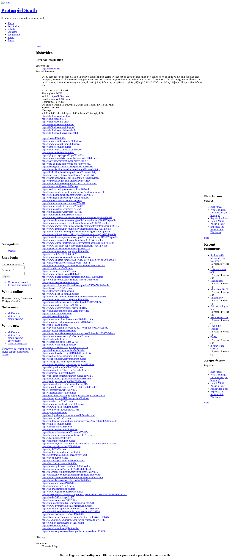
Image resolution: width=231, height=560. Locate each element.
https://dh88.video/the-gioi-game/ (58, 127)
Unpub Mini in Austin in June (217, 222)
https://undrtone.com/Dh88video (58, 486)
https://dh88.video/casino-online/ (58, 124)
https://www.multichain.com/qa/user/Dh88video (65, 299)
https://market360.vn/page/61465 (58, 497)
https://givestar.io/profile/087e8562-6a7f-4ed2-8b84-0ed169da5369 (75, 327)
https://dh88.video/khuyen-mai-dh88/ (60, 133)
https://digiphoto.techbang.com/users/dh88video (65, 310)
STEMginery (216, 297)
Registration (13, 26)
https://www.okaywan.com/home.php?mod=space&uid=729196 (73, 531)
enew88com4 (14, 340)
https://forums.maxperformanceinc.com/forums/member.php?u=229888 (77, 217)
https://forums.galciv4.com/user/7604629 (62, 211)
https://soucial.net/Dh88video (56, 418)
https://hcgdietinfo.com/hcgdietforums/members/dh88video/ (71, 474)
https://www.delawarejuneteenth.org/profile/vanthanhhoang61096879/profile (80, 237)
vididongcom (14, 316)
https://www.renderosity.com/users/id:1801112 (65, 308)
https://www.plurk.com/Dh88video (59, 483)
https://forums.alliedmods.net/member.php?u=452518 (68, 503)
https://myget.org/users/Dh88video (59, 330)
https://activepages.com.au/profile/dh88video (64, 361)
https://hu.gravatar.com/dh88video (58, 488)
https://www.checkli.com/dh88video (60, 186)
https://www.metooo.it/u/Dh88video (59, 429)
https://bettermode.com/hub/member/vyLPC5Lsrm (67, 435)
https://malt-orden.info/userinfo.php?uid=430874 (66, 262)
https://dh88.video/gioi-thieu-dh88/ (59, 130)
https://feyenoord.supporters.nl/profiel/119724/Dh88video (70, 508)
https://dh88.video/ (51, 68)
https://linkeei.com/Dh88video (57, 288)
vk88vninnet (14, 313)
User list (12, 250)
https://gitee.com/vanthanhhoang (58, 291)
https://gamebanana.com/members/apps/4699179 (66, 248)
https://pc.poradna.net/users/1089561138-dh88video (67, 469)
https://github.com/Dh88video (56, 146)
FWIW (213, 337)
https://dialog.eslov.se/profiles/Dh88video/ (62, 367)
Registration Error (219, 218)
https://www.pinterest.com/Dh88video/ (61, 144)
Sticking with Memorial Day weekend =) (217, 258)
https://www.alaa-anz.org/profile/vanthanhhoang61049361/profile (74, 245)
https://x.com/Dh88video (54, 138)
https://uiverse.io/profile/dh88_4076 (59, 254)
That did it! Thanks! (215, 327)
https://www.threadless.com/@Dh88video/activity (66, 353)
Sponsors (12, 31)
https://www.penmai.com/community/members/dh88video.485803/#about (78, 333)
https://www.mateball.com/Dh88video (61, 293)
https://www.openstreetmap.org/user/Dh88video (65, 251)
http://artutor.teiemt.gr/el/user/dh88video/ (62, 214)
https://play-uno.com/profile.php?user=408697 (65, 161)
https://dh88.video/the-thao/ (55, 121)
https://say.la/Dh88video (54, 449)
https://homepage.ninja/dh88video (58, 373)
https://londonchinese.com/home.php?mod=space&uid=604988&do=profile (79, 421)
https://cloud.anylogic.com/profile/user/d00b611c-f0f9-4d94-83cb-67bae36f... (80, 443)
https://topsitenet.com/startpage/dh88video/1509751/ (67, 375)
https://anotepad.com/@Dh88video (59, 392)
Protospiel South (19, 10)
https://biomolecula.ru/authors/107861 (60, 409)
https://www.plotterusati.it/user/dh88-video (63, 305)
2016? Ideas (216, 207)
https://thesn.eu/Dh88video (55, 525)
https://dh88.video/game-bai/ (56, 116)
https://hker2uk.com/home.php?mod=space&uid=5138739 (71, 511)
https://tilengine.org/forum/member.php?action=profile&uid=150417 (75, 517)
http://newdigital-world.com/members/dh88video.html (68, 415)
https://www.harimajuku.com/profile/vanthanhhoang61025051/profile (76, 228)
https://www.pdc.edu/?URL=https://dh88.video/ (65, 398)
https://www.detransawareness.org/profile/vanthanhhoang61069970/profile (79, 220)
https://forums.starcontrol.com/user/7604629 (63, 203)
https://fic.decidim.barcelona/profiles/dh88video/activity (69, 172)
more (206, 237)
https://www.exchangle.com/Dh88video (61, 274)
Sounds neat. (216, 280)
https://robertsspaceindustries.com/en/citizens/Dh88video (70, 471)
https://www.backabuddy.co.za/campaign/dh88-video (68, 364)
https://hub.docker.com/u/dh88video (59, 463)
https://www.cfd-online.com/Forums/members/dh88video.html (72, 477)
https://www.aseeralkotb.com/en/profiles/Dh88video (67, 322)
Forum (11, 37)
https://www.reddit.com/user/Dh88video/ (62, 149)
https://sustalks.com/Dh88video (57, 401)
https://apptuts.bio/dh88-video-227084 (61, 341)
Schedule (12, 29)
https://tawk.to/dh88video (54, 339)
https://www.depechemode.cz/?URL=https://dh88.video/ (70, 387)
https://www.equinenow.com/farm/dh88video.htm (66, 466)
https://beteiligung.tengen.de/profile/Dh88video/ (65, 197)
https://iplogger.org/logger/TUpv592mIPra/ (63, 155)
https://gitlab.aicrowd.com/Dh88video (60, 282)
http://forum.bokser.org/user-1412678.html (63, 522)
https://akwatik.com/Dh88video (57, 268)
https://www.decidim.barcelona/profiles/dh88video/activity (71, 169)
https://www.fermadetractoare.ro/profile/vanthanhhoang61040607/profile (78, 243)
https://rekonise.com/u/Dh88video (58, 440)
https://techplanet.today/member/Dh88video (63, 350)
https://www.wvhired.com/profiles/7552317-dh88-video (69, 183)
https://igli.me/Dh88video (54, 412)
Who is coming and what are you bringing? (219, 212)
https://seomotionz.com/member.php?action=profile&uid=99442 (73, 520)
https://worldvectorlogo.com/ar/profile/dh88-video (66, 189)
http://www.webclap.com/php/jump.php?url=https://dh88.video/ (73, 395)
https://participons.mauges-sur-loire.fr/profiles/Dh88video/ (70, 178)
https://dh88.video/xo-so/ (54, 118)
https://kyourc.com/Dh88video (57, 313)
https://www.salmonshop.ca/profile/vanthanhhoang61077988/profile (75, 223)
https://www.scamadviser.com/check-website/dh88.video (70, 158)
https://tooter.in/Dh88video (55, 457)
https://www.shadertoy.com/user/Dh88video (63, 514)
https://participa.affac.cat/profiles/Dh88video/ (64, 381)
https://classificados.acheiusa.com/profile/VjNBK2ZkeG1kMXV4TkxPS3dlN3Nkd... (84, 494)
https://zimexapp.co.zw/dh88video (59, 271)
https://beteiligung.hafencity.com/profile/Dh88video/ (67, 194)
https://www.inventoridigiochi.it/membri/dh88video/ (67, 505)
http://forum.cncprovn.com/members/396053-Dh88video (70, 279)
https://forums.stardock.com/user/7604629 (62, 206)
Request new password (19, 285)
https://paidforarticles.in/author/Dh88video (63, 356)
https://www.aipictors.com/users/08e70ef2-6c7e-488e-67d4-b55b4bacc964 (79, 259)
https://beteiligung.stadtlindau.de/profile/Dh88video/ (67, 166)
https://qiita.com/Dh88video (55, 316)
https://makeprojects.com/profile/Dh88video (63, 460)
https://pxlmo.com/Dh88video (56, 423)
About (11, 23)
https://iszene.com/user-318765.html (59, 500)
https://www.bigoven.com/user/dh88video (62, 491)
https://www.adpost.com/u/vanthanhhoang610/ (65, 384)
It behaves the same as (217, 347)
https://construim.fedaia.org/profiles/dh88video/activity (69, 175)
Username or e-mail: (13, 264)
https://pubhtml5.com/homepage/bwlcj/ (61, 452)
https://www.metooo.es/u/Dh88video (60, 406)
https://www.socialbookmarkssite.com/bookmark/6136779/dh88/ (74, 296)
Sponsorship (14, 34)
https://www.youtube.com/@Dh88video (62, 141)
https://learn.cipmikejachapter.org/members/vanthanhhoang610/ (73, 192)
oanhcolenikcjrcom (17, 343)
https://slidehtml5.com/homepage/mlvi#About (64, 455)
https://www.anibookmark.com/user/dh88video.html (67, 319)
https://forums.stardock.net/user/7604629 (62, 200)
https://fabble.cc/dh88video (55, 324)
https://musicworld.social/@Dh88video (61, 446)
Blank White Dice (219, 317)
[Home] (5, 2)
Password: (8, 270)
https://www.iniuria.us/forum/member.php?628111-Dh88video (72, 276)
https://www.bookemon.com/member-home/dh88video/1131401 (73, 265)
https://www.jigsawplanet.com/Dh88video (63, 404)
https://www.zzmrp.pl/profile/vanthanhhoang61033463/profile (72, 240)
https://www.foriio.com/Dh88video (59, 344)
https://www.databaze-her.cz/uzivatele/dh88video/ (66, 480)
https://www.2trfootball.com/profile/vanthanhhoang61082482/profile (76, 231)
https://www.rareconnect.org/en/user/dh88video (65, 336)
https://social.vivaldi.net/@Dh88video (60, 528)
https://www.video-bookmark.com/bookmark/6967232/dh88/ (72, 302)
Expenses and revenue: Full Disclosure (217, 229)
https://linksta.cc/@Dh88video (57, 426)
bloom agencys (15, 319)
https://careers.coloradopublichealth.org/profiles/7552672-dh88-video (76, 285)
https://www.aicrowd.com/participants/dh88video (66, 257)
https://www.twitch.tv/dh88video (58, 152)
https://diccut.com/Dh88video (56, 438)
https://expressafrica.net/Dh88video (59, 390)
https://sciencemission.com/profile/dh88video (64, 358)
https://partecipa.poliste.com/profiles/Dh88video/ (66, 180)
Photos (11, 40)
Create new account (18, 282)
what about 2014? (219, 289)
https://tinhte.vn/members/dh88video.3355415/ (65, 432)
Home (39, 46)
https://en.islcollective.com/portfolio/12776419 (65, 347)
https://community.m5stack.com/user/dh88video (65, 370)
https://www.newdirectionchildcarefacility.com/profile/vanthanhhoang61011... (80, 226)
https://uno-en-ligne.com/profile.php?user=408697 (66, 163)
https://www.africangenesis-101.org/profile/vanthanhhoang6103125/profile (79, 234)
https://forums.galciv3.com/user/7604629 (62, 209)
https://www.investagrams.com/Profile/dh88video (66, 378)
